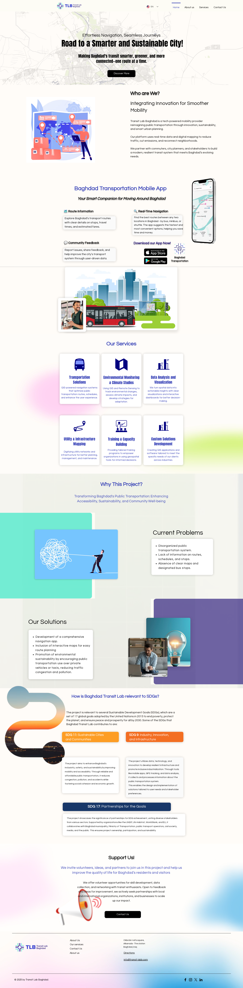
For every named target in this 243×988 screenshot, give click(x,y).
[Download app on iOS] (155, 252)
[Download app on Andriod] (155, 261)
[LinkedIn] (201, 980)
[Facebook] (185, 980)
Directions (129, 953)
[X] (196, 980)
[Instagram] (190, 980)
